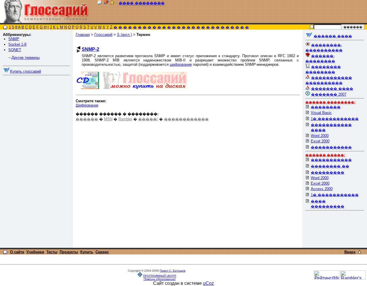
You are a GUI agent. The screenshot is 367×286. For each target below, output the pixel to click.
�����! (148, 119)
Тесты (51, 252)
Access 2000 (322, 189)
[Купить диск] (6, 71)
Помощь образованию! (160, 279)
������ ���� (333, 36)
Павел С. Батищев (172, 270)
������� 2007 (328, 94)
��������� (327, 172)
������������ (186, 119)
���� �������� (142, 3)
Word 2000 (320, 136)
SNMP (13, 39)
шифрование (181, 64)
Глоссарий (103, 34)
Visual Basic (321, 113)
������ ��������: (330, 102)
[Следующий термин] (79, 51)
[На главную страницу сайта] (5, 27)
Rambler (125, 119)
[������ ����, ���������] (309, 36)
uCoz (208, 283)
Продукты (69, 252)
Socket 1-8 (17, 44)
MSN (108, 119)
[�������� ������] (99, 3)
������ (87, 119)
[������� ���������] (106, 3)
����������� (331, 147)
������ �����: (325, 155)
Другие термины (25, 57)
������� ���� (332, 88)
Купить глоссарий (25, 71)
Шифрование (87, 105)
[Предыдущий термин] (79, 47)
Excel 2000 (320, 141)
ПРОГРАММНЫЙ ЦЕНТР (159, 275)
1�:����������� (335, 119)
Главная (83, 34)
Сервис (102, 252)
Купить (86, 252)
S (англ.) (124, 34)
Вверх (350, 252)
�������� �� (330, 166)
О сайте (17, 252)
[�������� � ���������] (112, 3)
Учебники (35, 252)
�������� (326, 107)
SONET (14, 50)
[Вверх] (359, 251)
